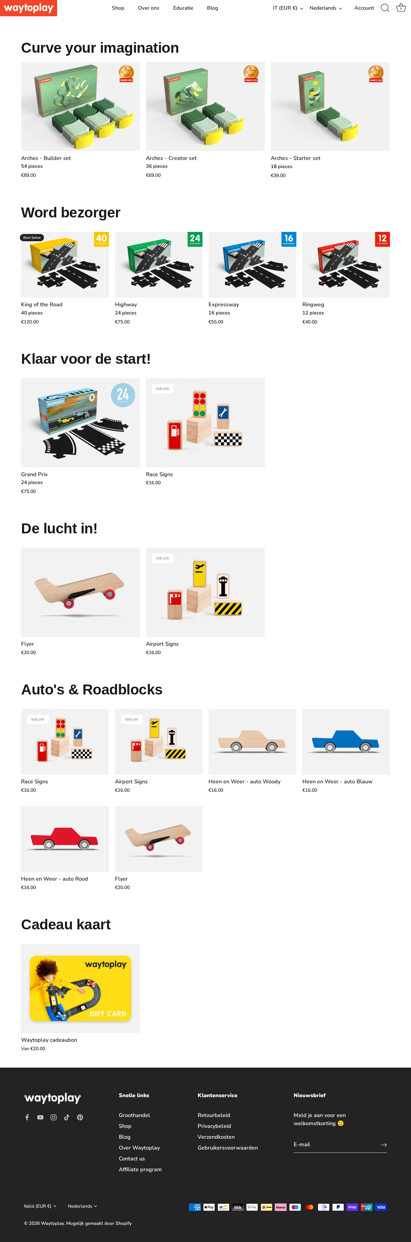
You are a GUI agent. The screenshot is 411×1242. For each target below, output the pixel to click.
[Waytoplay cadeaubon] (80, 988)
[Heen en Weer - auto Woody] (252, 742)
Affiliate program (140, 1169)
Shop (118, 8)
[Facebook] (27, 1116)
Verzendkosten (216, 1137)
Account (364, 8)
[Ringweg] (346, 265)
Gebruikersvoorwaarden (228, 1147)
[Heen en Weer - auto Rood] (65, 839)
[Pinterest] (80, 1116)
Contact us (132, 1158)
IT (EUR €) (285, 8)
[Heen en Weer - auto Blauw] (346, 742)
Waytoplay (52, 1223)
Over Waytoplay (139, 1147)
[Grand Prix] (80, 422)
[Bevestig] (384, 1144)
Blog (212, 8)
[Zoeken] (385, 8)
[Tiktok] (67, 1116)
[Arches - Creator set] (205, 106)
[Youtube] (40, 1116)
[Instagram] (54, 1116)
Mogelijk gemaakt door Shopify (99, 1223)
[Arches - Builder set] (80, 106)
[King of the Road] (65, 265)
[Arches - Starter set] (330, 106)
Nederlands (323, 8)
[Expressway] (252, 265)
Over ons (148, 8)
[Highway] (159, 265)
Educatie (183, 8)
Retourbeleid (214, 1115)
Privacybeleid (214, 1126)
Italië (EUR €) (37, 1206)
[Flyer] (80, 592)
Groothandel (134, 1115)
